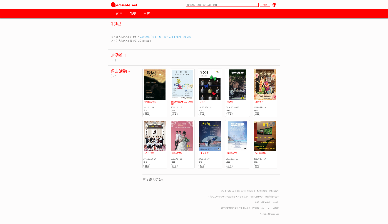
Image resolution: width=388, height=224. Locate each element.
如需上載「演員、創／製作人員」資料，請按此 (165, 36)
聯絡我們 (251, 190)
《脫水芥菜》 (177, 153)
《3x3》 (202, 101)
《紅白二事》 (149, 153)
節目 (119, 13)
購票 (133, 13)
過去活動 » (120, 71)
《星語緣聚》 (204, 153)
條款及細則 (274, 190)
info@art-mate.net (266, 208)
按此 (277, 202)
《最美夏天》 (232, 153)
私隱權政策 (262, 190)
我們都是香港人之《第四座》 (182, 102)
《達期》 (230, 101)
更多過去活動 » (153, 179)
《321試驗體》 (260, 153)
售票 (146, 13)
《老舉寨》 (259, 101)
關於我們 (240, 190)
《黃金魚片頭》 (150, 101)
